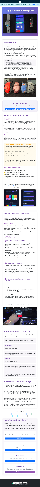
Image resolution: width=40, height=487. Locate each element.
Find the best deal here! (35, 4)
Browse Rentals (20, 438)
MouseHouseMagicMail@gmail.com (20, 482)
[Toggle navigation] (20, 1)
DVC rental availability (11, 185)
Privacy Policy (15, 483)
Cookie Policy (20, 483)
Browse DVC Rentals (11, 109)
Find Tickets (20, 449)
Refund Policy (25, 483)
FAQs (27, 480)
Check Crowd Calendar (21, 109)
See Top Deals (31, 109)
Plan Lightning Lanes (20, 471)
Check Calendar (20, 460)
